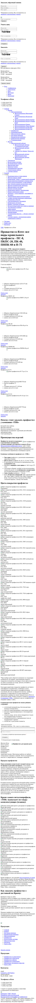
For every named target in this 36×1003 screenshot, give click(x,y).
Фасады (10, 141)
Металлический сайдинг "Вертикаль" (22, 158)
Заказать (3, 21)
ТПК (2, 227)
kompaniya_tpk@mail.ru (7, 973)
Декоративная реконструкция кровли (19, 196)
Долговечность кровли (14, 207)
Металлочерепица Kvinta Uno (23, 129)
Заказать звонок (5, 83)
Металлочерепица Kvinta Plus (23, 127)
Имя (3, 728)
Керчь (9, 94)
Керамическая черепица (18, 137)
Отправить (4, 43)
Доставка (7, 221)
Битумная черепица (17, 135)
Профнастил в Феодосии (11, 958)
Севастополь (11, 89)
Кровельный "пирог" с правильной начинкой (21, 179)
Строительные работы (14, 170)
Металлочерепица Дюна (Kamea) (24, 126)
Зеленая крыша (12, 212)
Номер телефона (6, 731)
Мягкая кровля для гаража (15, 187)
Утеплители (11, 160)
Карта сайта (7, 944)
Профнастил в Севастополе (12, 956)
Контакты (7, 224)
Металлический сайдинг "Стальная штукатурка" (22, 145)
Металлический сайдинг (18, 143)
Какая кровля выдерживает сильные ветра (20, 181)
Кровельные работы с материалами (18, 190)
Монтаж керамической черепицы (18, 185)
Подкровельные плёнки (15, 163)
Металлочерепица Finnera (22, 124)
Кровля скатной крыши (15, 188)
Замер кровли (12, 209)
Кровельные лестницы (14, 203)
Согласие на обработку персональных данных (14, 734)
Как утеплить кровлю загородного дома (20, 184)
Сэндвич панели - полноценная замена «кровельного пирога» (19, 217)
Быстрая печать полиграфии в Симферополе (14, 997)
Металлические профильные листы (11, 446)
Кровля (10, 110)
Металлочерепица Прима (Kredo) (25, 119)
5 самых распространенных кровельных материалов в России (20, 198)
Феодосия (11, 92)
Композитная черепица (18, 138)
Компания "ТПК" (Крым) (8, 993)
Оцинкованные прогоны (15, 168)
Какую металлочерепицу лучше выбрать (20, 182)
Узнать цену (4, 293)
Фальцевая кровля (16, 132)
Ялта (5, 86)
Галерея (6, 173)
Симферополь (12, 88)
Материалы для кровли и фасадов (14, 963)
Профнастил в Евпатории (12, 961)
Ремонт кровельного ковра (16, 192)
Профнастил (15, 130)
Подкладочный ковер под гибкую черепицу (21, 206)
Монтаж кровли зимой (14, 177)
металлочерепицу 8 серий (27, 877)
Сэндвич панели (13, 171)
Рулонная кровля (16, 140)
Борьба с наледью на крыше (16, 204)
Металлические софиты (18, 134)
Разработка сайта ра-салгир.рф (10, 995)
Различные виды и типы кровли (17, 176)
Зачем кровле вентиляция (15, 210)
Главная (6, 108)
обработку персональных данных (11, 14)
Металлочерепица (16, 112)
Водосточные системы (14, 162)
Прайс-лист (7, 223)
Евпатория (11, 96)
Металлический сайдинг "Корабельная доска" (22, 154)
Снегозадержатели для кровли (17, 201)
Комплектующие (13, 166)
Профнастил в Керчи (10, 960)
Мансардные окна (13, 165)
